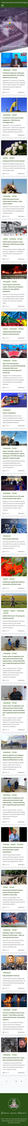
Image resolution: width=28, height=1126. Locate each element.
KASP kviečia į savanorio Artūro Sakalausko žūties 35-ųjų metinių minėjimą (13, 244)
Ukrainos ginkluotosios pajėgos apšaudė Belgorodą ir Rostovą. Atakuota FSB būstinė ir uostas (13, 757)
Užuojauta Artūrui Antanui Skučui (13, 161)
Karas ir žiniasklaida (9, 413)
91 (21, 1081)
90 (16, 1081)
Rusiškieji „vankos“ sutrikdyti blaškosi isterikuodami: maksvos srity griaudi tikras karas (13, 935)
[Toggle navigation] (2, 5)
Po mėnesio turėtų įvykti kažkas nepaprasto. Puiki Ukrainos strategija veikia (13, 120)
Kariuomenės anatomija (10, 539)
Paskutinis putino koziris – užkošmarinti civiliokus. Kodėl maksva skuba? (12, 201)
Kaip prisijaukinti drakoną (11, 976)
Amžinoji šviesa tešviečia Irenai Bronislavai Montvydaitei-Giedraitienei (13, 849)
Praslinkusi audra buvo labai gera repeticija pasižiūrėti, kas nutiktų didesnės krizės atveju (13, 75)
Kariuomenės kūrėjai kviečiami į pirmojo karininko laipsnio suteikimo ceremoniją (13, 892)
